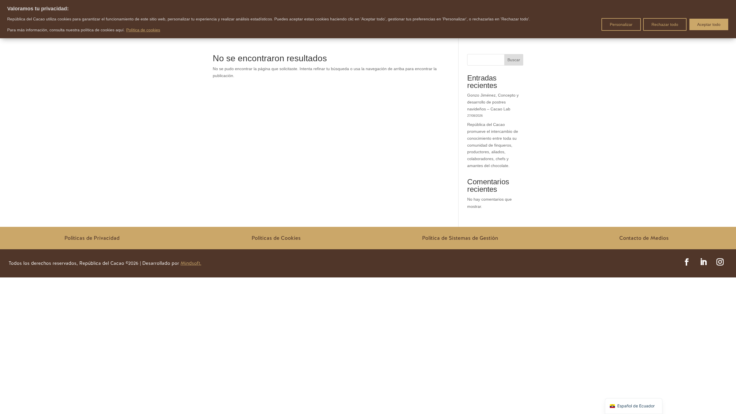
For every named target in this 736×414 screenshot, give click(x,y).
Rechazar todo (664, 24)
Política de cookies (143, 30)
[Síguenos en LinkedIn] (703, 262)
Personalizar (621, 24)
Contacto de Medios (644, 238)
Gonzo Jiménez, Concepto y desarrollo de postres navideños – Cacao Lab (493, 102)
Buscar (513, 59)
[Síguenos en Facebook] (687, 262)
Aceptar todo (708, 24)
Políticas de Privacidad (92, 238)
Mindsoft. (191, 263)
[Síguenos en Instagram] (720, 262)
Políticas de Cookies (276, 238)
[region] (368, 19)
